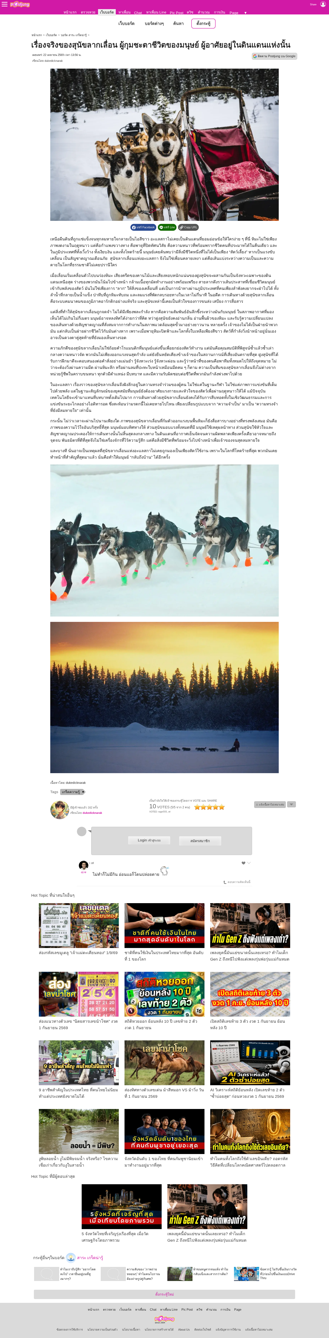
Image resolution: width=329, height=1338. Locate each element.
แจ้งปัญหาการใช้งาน (228, 1329)
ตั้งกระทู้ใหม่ (164, 1294)
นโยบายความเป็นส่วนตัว (102, 1329)
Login (149, 840)
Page (234, 13)
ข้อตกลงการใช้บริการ (70, 1329)
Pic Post (176, 13)
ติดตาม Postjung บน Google (276, 56)
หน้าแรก (70, 12)
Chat (138, 13)
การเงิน (219, 12)
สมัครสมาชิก (200, 841)
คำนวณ (204, 12)
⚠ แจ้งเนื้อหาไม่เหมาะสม (270, 804)
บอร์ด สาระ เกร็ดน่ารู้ (74, 35)
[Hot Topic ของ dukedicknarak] (59, 818)
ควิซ (190, 12)
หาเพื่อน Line (156, 12)
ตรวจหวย (88, 12)
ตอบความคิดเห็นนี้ (238, 882)
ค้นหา (178, 23)
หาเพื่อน (124, 12)
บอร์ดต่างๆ (154, 23)
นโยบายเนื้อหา (131, 1329)
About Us (184, 1329)
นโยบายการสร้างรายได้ (159, 1329)
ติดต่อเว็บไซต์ (202, 1329)
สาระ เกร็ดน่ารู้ (89, 1258)
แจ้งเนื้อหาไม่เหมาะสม (259, 1329)
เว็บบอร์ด (107, 12)
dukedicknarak (54, 60)
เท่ (92, 863)
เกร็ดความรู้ (71, 792)
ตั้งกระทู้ (203, 23)
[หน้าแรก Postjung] (20, 4)
